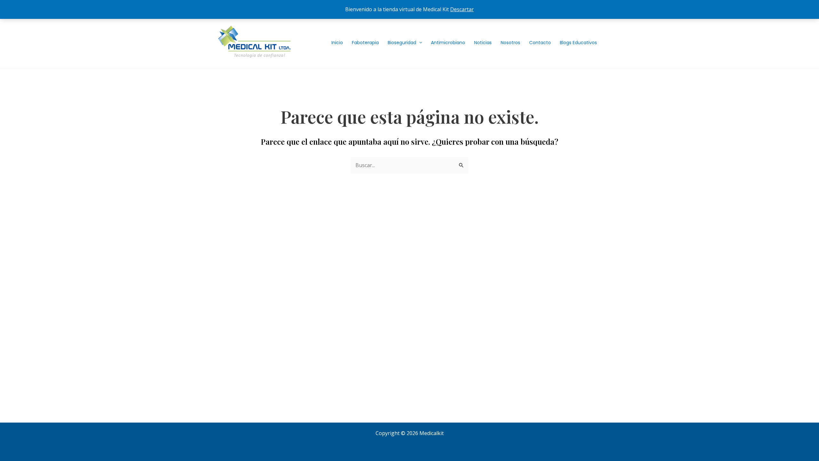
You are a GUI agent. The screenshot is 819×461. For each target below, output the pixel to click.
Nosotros (510, 42)
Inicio (337, 42)
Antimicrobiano (448, 42)
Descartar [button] (462, 9)
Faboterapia (365, 42)
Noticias (483, 42)
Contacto (540, 42)
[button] (419, 42)
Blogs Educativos (578, 42)
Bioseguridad (402, 42)
